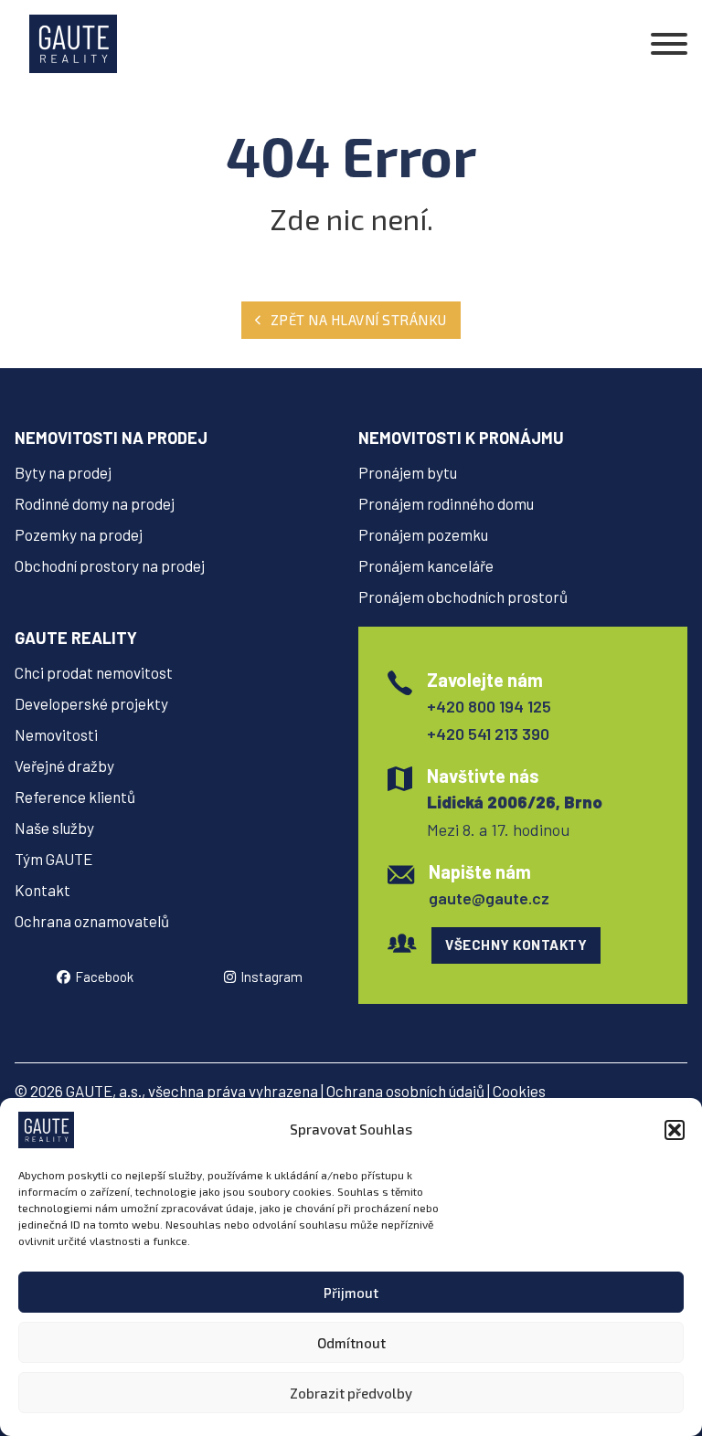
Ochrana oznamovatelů (92, 921)
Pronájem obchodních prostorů (463, 596)
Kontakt (42, 890)
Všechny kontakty (516, 944)
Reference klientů (75, 796)
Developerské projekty (91, 703)
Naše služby (54, 827)
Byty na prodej (63, 472)
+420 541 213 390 (488, 733)
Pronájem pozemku (423, 534)
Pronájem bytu (407, 472)
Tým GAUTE (53, 859)
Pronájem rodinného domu (446, 503)
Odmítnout (351, 1343)
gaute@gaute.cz (489, 898)
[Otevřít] (669, 44)
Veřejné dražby (64, 765)
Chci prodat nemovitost (94, 672)
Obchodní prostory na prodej (110, 565)
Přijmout (351, 1292)
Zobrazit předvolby (351, 1393)
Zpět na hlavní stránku (359, 319)
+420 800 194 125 (489, 706)
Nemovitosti (56, 734)
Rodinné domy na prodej (95, 503)
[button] (674, 1130)
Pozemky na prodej (79, 534)
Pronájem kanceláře (426, 565)
